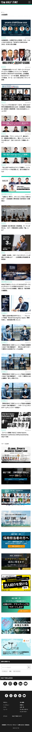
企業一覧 (22, 707)
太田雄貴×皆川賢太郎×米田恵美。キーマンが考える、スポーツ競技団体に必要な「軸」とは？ (15, 228)
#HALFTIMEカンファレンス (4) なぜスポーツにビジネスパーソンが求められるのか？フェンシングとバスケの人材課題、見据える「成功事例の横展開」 (16, 287)
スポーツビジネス (16, 671)
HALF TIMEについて (17, 716)
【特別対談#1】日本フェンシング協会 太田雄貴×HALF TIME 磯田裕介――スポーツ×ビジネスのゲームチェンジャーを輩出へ (16, 405)
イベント (5, 716)
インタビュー (4, 313)
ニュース (3, 37)
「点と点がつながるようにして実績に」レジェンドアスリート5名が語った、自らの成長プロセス (15, 169)
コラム (3, 252)
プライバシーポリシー (12, 725)
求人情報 (22, 702)
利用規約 (4, 725)
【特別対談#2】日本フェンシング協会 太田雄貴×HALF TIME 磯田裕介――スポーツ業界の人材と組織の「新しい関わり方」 (16, 376)
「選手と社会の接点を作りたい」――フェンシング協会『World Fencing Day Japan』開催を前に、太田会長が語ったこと (15, 318)
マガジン (5, 702)
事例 (10, 671)
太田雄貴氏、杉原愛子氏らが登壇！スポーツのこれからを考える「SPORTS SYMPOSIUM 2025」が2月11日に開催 (15, 42)
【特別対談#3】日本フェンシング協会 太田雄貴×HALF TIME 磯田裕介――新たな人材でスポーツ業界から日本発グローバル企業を (16, 347)
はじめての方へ (23, 711)
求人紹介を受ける (24, 709)
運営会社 (27, 725)
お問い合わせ (21, 725)
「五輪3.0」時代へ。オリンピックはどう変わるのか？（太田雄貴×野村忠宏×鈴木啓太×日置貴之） (16, 199)
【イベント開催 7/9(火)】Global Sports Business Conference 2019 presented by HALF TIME (15, 435)
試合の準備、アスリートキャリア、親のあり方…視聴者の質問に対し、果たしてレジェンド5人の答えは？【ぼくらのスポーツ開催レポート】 (15, 139)
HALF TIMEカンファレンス (6, 194)
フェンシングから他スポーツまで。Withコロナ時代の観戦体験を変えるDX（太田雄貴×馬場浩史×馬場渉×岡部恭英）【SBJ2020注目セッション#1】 (15, 108)
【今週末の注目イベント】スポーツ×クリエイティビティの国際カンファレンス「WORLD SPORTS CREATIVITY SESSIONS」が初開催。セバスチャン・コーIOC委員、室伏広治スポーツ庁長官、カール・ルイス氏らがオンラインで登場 (15, 74)
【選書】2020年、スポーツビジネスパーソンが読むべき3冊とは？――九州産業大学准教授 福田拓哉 (15, 257)
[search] (29, 667)
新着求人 (22, 705)
